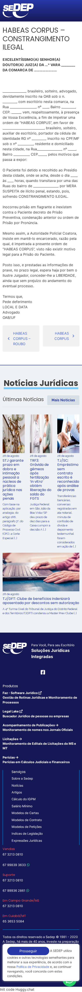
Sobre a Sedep (22, 778)
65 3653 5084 (13, 921)
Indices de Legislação (27, 833)
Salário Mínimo (22, 806)
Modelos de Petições (27, 827)
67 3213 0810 (13, 854)
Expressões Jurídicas (27, 840)
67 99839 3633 (14, 865)
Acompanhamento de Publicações (38, 727)
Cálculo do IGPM (24, 799)
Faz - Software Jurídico (40, 697)
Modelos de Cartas (25, 813)
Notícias (17, 785)
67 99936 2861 (14, 890)
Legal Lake (36, 713)
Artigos (17, 792)
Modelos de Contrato (27, 820)
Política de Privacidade (32, 967)
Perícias (36, 759)
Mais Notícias (63, 400)
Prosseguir (28, 951)
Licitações (39, 743)
